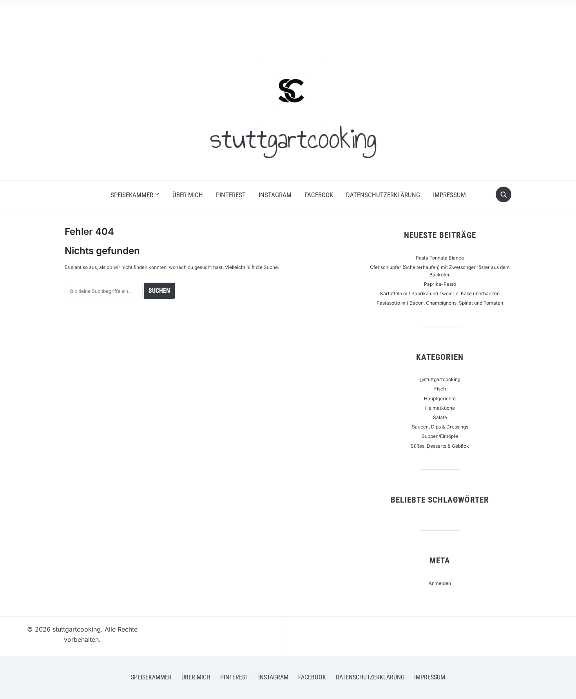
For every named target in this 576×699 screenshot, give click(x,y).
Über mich (187, 195)
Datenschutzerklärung (383, 195)
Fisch (440, 389)
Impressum (449, 195)
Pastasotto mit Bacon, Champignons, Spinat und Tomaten (440, 303)
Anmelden (440, 583)
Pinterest (231, 195)
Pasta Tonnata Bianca (440, 258)
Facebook (318, 195)
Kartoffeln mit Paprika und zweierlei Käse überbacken (440, 293)
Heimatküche (440, 408)
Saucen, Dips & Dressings (440, 427)
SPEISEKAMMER (131, 195)
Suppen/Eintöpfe (440, 436)
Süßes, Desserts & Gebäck (440, 446)
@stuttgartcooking (439, 379)
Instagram (275, 195)
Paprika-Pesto (440, 284)
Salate (440, 417)
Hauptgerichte (440, 398)
